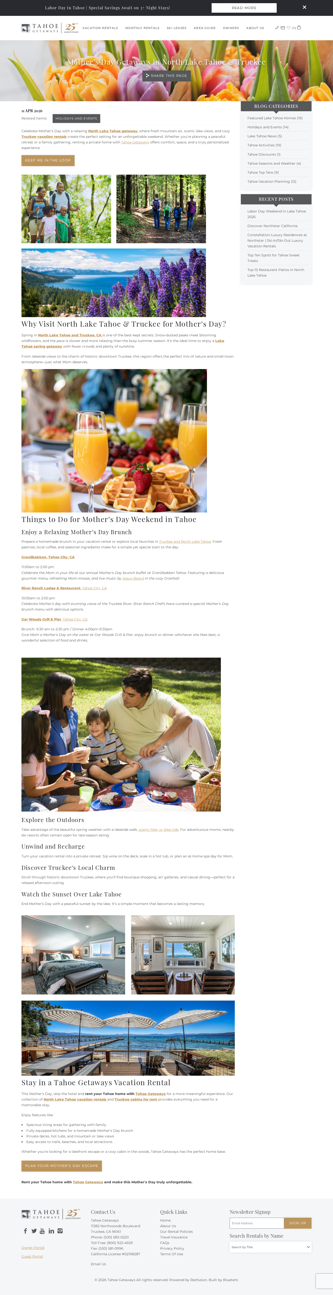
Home (165, 1220)
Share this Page (169, 75)
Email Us (98, 1264)
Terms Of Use (171, 1254)
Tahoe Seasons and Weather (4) (274, 163)
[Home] (50, 27)
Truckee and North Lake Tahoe (185, 541)
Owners (231, 28)
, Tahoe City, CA (64, 588)
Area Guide (205, 28)
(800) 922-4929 (120, 1243)
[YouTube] (43, 1231)
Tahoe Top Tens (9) (263, 172)
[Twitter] (34, 1231)
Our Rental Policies (176, 1231)
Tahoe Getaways (135, 142)
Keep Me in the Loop (48, 160)
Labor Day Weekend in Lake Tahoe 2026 (276, 214)
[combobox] (271, 1247)
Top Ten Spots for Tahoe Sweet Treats (273, 258)
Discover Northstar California (272, 226)
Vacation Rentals (100, 28)
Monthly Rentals (142, 28)
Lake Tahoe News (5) (264, 136)
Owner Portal (32, 1247)
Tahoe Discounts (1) (264, 154)
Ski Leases (176, 28)
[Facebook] (25, 1231)
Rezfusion (198, 1280)
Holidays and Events (76, 118)
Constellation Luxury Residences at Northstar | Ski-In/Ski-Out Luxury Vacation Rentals (277, 240)
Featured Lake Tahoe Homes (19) (275, 118)
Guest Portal (32, 1256)
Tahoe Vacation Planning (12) (271, 181)
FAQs (164, 1243)
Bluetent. (231, 1280)
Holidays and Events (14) (268, 127)
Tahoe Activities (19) (264, 145)
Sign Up (297, 1223)
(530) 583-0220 (116, 1237)
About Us (255, 28)
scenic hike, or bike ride (158, 829)
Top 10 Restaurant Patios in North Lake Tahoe (275, 273)
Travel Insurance (173, 1237)
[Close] (302, 8)
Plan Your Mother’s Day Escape (61, 1166)
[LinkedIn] (51, 1231)
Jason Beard (133, 578)
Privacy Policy (172, 1248)
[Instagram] (60, 1231)
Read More (244, 8)
